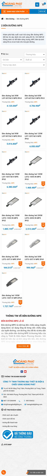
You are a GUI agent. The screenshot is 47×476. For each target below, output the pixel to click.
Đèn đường (10, 19)
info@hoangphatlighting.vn (12, 404)
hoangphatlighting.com (34, 404)
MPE (12, 102)
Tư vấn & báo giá (36, 472)
